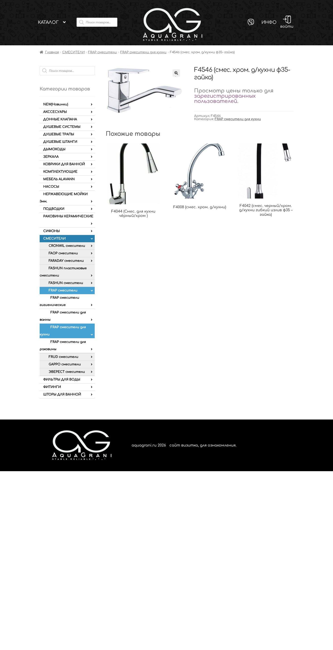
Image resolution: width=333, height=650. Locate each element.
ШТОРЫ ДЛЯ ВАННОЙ (62, 394)
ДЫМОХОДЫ (54, 149)
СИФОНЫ (51, 231)
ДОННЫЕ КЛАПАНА (60, 119)
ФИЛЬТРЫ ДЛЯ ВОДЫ (61, 379)
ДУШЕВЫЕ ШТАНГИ (60, 141)
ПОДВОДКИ (53, 209)
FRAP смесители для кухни (143, 52)
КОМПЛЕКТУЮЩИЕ (60, 171)
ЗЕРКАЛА (51, 156)
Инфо (269, 22)
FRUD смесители (63, 357)
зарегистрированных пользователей (225, 98)
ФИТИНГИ (52, 387)
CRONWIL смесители (67, 245)
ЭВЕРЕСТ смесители (67, 372)
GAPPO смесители (65, 364)
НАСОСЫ (51, 186)
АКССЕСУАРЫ (55, 112)
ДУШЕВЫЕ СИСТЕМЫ (61, 127)
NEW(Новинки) (55, 104)
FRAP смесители (102, 52)
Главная (52, 52)
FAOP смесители (63, 253)
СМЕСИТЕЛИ (73, 52)
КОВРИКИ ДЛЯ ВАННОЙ (64, 164)
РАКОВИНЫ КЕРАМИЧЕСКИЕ (68, 216)
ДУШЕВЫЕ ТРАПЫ (58, 134)
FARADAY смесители (66, 260)
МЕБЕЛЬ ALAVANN (59, 179)
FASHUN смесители (66, 283)
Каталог (48, 22)
